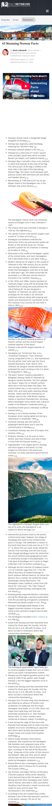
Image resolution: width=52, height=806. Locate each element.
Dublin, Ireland (38, 616)
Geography (5, 20)
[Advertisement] (30, 119)
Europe (15, 20)
